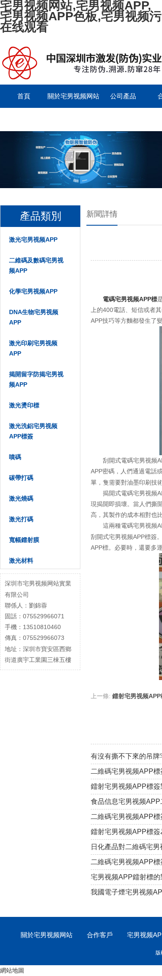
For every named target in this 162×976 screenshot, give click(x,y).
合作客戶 (100, 934)
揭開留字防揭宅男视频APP (36, 379)
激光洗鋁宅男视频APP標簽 (33, 431)
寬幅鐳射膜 (24, 539)
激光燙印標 (24, 405)
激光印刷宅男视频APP (33, 348)
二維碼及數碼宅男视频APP (36, 265)
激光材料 (21, 560)
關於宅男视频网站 (73, 96)
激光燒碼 (21, 498)
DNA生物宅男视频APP (33, 317)
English (23, 119)
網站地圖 (12, 970)
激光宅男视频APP (33, 239)
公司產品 (123, 96)
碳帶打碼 (21, 477)
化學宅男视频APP (33, 291)
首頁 (23, 96)
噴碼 (15, 456)
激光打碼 (21, 519)
